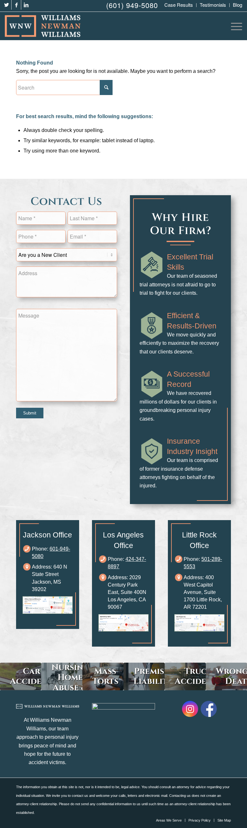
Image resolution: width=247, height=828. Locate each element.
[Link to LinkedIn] (26, 5)
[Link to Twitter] (6, 5)
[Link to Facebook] (16, 5)
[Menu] (235, 26)
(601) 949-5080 (132, 5)
